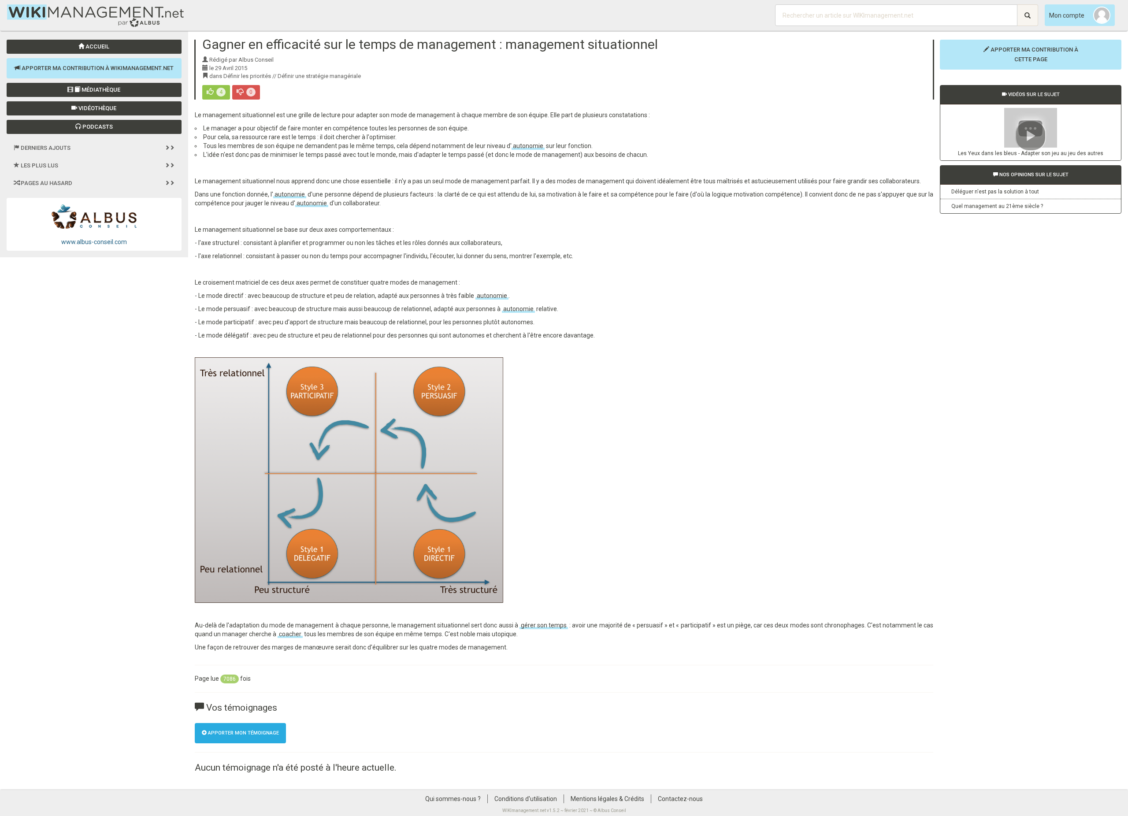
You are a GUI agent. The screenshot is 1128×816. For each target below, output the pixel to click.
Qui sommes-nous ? (453, 798)
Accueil (96, 46)
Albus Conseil (611, 810)
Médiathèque (100, 89)
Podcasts (97, 126)
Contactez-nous (680, 798)
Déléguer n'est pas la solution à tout (995, 192)
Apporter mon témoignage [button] (243, 733)
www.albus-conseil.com (94, 241)
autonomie (528, 145)
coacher (290, 634)
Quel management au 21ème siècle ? (997, 206)
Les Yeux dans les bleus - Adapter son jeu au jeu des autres (1030, 153)
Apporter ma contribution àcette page (1033, 54)
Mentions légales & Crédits (607, 798)
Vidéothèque (96, 108)
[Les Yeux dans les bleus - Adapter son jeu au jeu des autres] (1030, 128)
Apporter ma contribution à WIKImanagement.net (97, 68)
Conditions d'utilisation (525, 798)
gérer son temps (544, 625)
